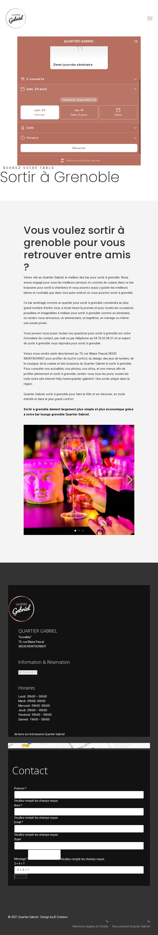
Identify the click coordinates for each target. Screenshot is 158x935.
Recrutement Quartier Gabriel (131, 926)
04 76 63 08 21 (27, 672)
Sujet (17, 839)
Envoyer (21, 876)
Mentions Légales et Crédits (90, 926)
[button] (75, 530)
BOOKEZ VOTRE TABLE (29, 168)
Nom (18, 805)
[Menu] (149, 18)
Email (18, 822)
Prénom (20, 788)
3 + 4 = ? (19, 864)
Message (21, 859)
